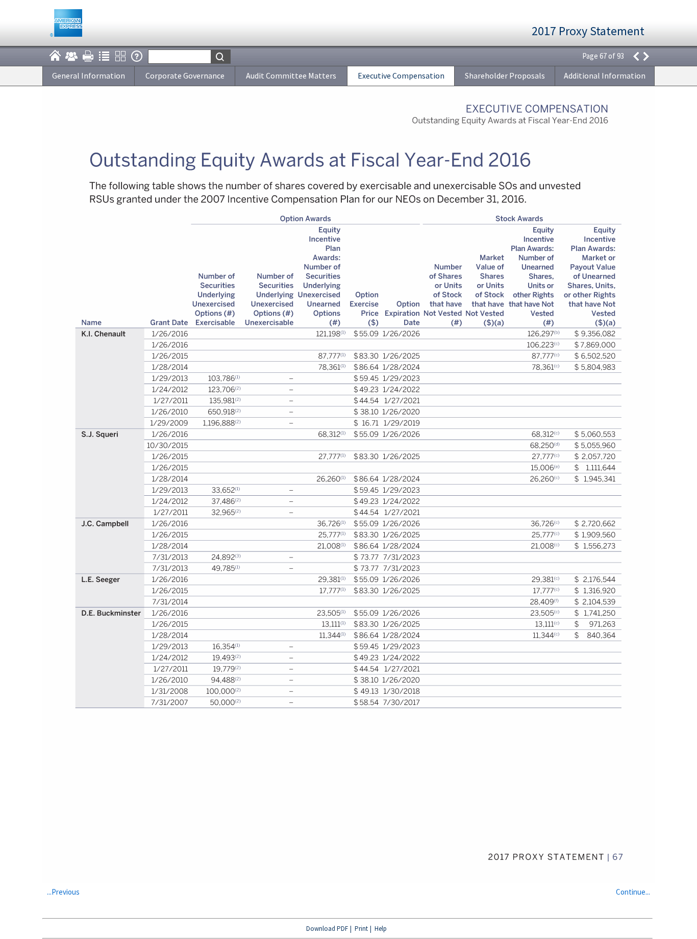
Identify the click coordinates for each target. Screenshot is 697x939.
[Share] (71, 56)
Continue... (633, 892)
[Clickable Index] (104, 56)
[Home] (55, 56)
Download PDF (327, 928)
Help (381, 928)
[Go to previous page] (635, 56)
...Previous (63, 892)
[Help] (136, 56)
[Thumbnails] (120, 56)
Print (361, 928)
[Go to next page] (647, 56)
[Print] (87, 56)
